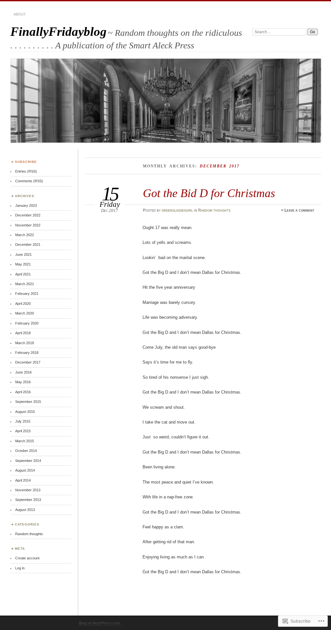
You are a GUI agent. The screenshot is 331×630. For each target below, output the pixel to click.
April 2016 (23, 392)
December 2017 (27, 362)
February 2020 (26, 323)
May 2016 (23, 382)
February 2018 (26, 353)
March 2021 (24, 284)
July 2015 (22, 421)
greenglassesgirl (177, 210)
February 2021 (26, 293)
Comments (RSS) (29, 181)
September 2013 (28, 500)
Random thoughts (214, 210)
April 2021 (23, 274)
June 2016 (23, 372)
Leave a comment (299, 210)
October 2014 (26, 451)
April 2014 (23, 480)
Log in (20, 568)
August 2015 (25, 412)
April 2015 (23, 431)
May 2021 (23, 264)
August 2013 (25, 510)
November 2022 (27, 225)
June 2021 (23, 254)
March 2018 (24, 343)
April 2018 (23, 333)
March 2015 (24, 441)
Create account (27, 558)
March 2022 (24, 235)
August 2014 (25, 470)
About (20, 14)
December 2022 (27, 215)
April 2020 (23, 303)
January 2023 (26, 205)
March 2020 (24, 313)
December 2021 (27, 244)
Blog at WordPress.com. (100, 623)
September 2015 (28, 402)
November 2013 (27, 490)
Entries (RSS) (26, 171)
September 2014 (28, 461)
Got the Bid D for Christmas (209, 193)
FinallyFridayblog (58, 31)
